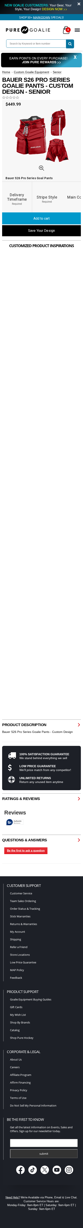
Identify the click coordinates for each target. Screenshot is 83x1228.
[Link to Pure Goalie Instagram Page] (69, 1174)
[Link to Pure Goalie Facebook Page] (21, 1174)
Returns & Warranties (23, 924)
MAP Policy (17, 970)
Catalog (15, 1030)
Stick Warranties (20, 916)
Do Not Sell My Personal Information (33, 1105)
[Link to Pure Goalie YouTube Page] (57, 1174)
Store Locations (20, 955)
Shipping (15, 939)
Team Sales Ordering (23, 901)
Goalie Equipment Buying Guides (30, 999)
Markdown (41, 17)
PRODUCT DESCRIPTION (24, 725)
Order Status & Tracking (25, 909)
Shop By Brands (20, 1022)
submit (43, 1154)
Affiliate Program (20, 1075)
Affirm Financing (20, 1082)
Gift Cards (16, 1007)
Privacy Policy (18, 1090)
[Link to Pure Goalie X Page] (45, 1174)
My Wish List (18, 1015)
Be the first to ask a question (26, 850)
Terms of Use (18, 1098)
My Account (17, 932)
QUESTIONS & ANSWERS (24, 840)
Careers (15, 1067)
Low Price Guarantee (23, 962)
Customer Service (21, 893)
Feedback (16, 978)
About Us (16, 1059)
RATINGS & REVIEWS (21, 799)
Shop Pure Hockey (21, 1038)
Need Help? (13, 1197)
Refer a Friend (18, 947)
